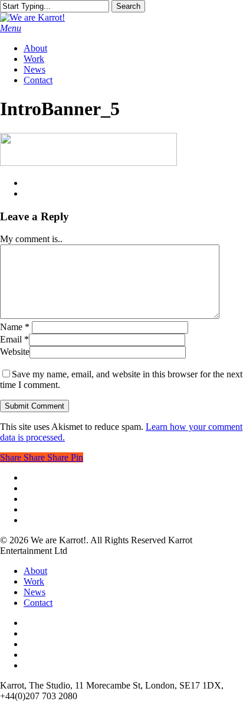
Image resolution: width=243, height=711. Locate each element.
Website (14, 352)
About (35, 571)
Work (34, 581)
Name (14, 327)
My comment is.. (31, 239)
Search (128, 6)
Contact (38, 603)
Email (14, 339)
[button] (10, 28)
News (34, 592)
